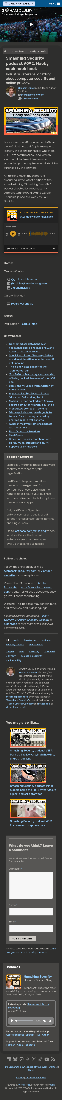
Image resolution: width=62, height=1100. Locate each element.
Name (13, 905)
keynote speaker (28, 672)
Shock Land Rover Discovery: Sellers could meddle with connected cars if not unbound (31, 359)
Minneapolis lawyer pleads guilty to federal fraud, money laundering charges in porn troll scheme (30, 416)
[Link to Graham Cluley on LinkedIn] (9, 1059)
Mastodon (10, 623)
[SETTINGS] (49, 1020)
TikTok (10, 703)
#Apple (10, 651)
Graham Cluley (26, 87)
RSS (38, 1034)
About (31, 1070)
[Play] (12, 1020)
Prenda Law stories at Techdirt (28, 408)
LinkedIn (19, 703)
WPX (52, 1084)
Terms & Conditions (35, 1077)
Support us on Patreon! (23, 446)
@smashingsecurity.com (20, 571)
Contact (53, 1066)
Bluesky (43, 619)
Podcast (46, 639)
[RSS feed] (53, 1059)
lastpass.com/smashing (30, 531)
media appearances (17, 696)
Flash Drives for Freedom (24, 431)
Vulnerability (36, 644)
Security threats (15, 644)
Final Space (16, 435)
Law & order (30, 639)
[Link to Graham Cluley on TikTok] (40, 1059)
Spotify (30, 1034)
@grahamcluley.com (32, 94)
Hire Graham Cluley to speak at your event (25, 1066)
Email (13, 921)
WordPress (24, 1084)
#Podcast (49, 651)
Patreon (10, 1044)
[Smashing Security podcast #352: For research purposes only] (35, 808)
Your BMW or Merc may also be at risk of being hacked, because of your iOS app (32, 378)
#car (21, 651)
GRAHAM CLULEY (17, 10)
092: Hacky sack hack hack (36, 216)
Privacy (20, 1077)
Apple (16, 639)
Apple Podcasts (15, 1034)
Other (45, 1034)
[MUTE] (44, 1020)
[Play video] (31, 24)
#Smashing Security (31, 655)
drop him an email (16, 707)
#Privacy (11, 655)
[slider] (24, 1020)
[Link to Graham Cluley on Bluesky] (15, 1059)
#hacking (34, 651)
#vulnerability (13, 660)
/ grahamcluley (29, 98)
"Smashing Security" (17, 700)
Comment (15, 868)
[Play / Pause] (13, 234)
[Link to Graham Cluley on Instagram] (34, 1059)
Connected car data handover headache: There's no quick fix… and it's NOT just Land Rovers (31, 347)
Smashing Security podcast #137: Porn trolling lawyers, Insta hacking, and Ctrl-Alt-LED (32, 754)
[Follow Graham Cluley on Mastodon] (21, 1059)
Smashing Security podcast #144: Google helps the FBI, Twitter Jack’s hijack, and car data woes (33, 789)
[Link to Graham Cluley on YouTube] (47, 1059)
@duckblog (29, 324)
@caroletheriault (22, 303)
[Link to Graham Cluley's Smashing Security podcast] (28, 1059)
